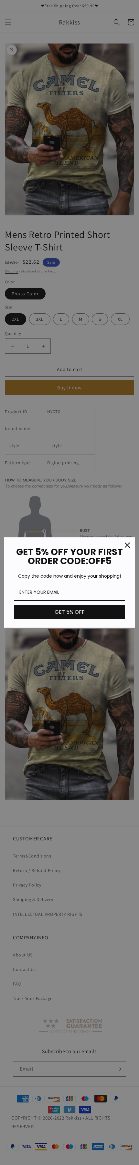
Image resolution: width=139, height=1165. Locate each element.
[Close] (127, 545)
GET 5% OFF (70, 612)
